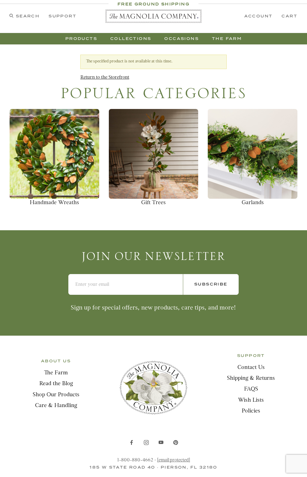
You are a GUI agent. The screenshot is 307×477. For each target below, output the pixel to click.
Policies (251, 411)
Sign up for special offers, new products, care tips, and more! (153, 308)
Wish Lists (251, 400)
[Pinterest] (175, 442)
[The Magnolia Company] (153, 16)
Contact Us (251, 367)
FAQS (251, 389)
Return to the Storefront (104, 77)
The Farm (56, 373)
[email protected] (173, 460)
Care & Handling (56, 406)
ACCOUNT (258, 16)
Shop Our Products (56, 395)
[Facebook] (131, 442)
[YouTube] (161, 442)
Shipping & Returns (251, 378)
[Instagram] (146, 442)
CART (289, 16)
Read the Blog (56, 384)
